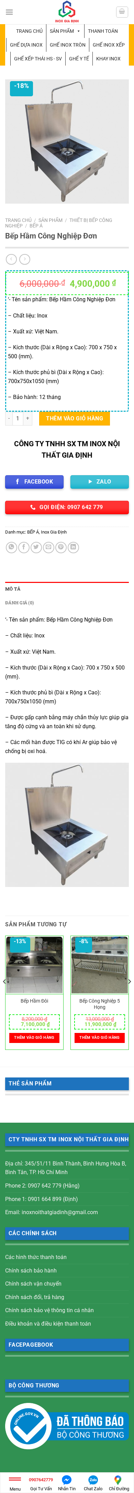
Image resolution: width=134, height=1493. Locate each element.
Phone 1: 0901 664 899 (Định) (41, 1199)
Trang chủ (29, 31)
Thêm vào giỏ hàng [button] (34, 1037)
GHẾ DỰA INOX (26, 45)
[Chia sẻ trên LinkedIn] (73, 547)
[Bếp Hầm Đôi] (34, 965)
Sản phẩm (62, 31)
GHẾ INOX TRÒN (68, 45)
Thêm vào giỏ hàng (74, 418)
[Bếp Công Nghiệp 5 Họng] (100, 965)
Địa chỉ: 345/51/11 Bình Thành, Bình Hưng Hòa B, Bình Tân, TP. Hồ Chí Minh (65, 1168)
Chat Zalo (93, 1488)
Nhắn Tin (67, 1488)
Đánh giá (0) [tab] (19, 602)
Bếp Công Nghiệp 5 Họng (99, 1004)
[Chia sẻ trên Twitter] (36, 547)
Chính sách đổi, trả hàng (34, 1297)
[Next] (129, 995)
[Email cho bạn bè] (48, 547)
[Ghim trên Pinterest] (61, 547)
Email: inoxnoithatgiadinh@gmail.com (51, 1212)
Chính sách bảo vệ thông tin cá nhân (49, 1310)
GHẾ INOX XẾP (109, 45)
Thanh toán (103, 31)
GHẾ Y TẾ (79, 58)
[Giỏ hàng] (122, 12)
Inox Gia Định (54, 532)
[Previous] (4, 995)
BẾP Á (36, 225)
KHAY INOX (108, 58)
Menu (15, 1489)
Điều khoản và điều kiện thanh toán (48, 1323)
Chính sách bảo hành (31, 1270)
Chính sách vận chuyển (33, 1283)
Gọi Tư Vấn (41, 1484)
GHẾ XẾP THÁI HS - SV (38, 58)
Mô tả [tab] (12, 589)
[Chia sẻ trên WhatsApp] (11, 547)
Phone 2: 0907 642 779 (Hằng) (42, 1185)
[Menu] (9, 11)
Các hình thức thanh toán (36, 1257)
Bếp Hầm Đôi (34, 1001)
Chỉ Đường (119, 1488)
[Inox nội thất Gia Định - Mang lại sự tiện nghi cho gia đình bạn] (67, 12)
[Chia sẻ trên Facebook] (24, 547)
